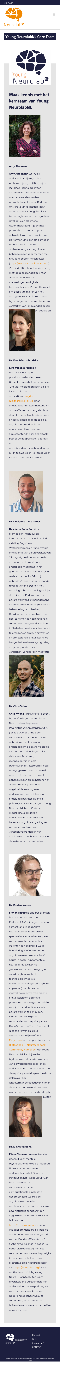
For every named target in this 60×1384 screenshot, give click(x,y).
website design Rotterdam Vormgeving (28, 1358)
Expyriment (16, 1040)
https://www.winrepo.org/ (24, 1225)
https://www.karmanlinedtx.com (29, 263)
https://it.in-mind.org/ (26, 1267)
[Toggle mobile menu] (54, 14)
